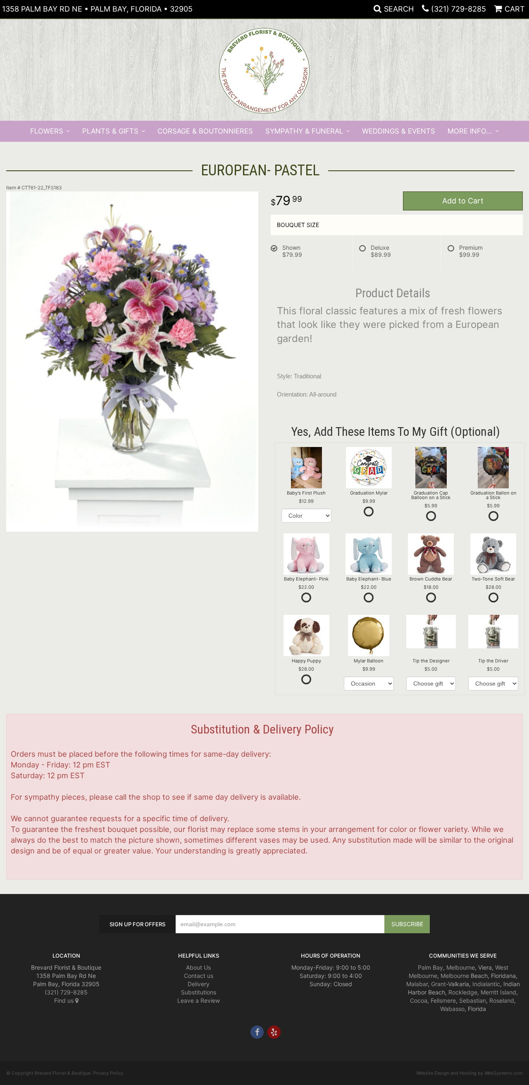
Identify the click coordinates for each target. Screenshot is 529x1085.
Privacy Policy (108, 1073)
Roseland (501, 1000)
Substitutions (198, 992)
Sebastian (472, 1000)
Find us (64, 1000)
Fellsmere (443, 1000)
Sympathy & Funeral (304, 131)
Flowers (46, 131)
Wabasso (452, 1008)
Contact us (198, 975)
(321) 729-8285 (458, 9)
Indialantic (486, 983)
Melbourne (460, 967)
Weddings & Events (398, 131)
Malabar (417, 983)
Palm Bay (430, 967)
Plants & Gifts (110, 131)
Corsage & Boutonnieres (205, 131)
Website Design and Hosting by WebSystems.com (469, 1073)
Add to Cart (463, 200)
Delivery (199, 983)
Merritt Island (498, 992)
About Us (198, 967)
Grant (438, 983)
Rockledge (462, 992)
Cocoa (418, 1000)
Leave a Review (198, 1000)
